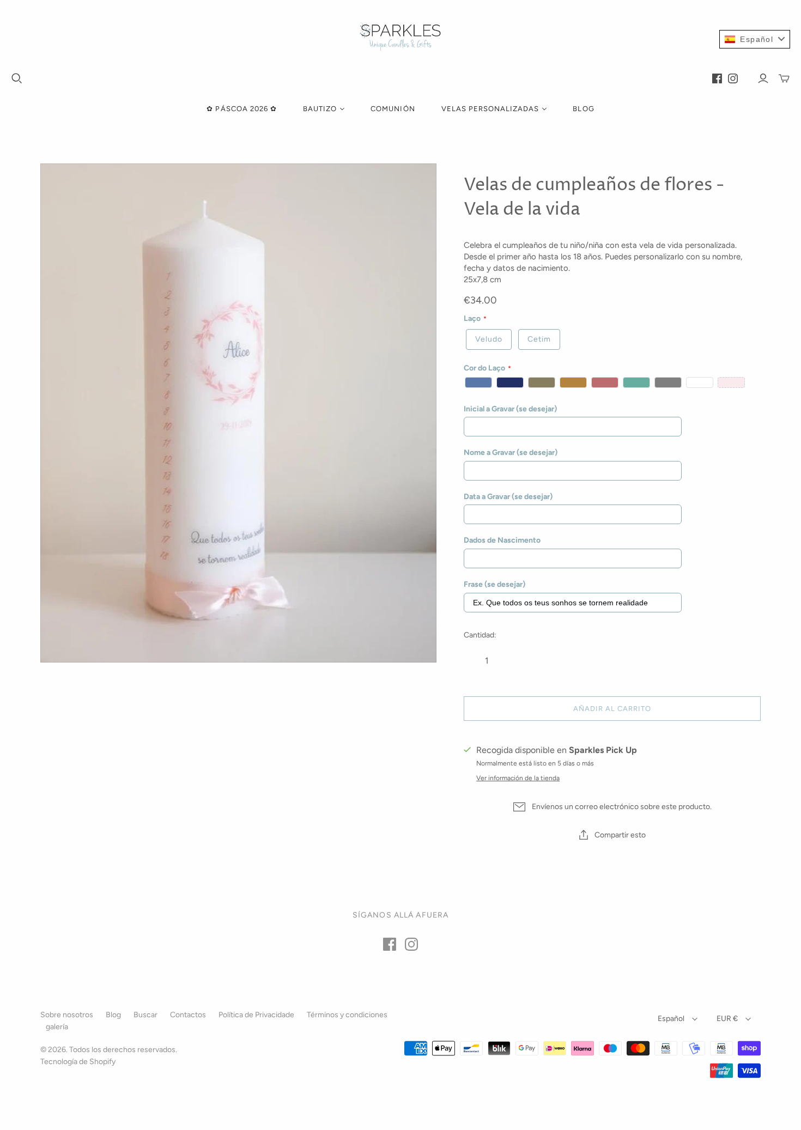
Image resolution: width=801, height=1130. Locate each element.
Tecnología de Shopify (78, 1061)
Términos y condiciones (347, 1014)
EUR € (727, 1018)
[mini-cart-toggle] (784, 78)
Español (671, 1018)
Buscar (145, 1014)
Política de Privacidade (256, 1014)
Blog (113, 1014)
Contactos (188, 1014)
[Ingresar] (763, 78)
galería (57, 1026)
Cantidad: (480, 635)
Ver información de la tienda (518, 778)
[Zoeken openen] (16, 78)
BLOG (583, 109)
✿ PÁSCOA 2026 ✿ (242, 109)
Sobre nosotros (66, 1014)
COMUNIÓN (393, 109)
